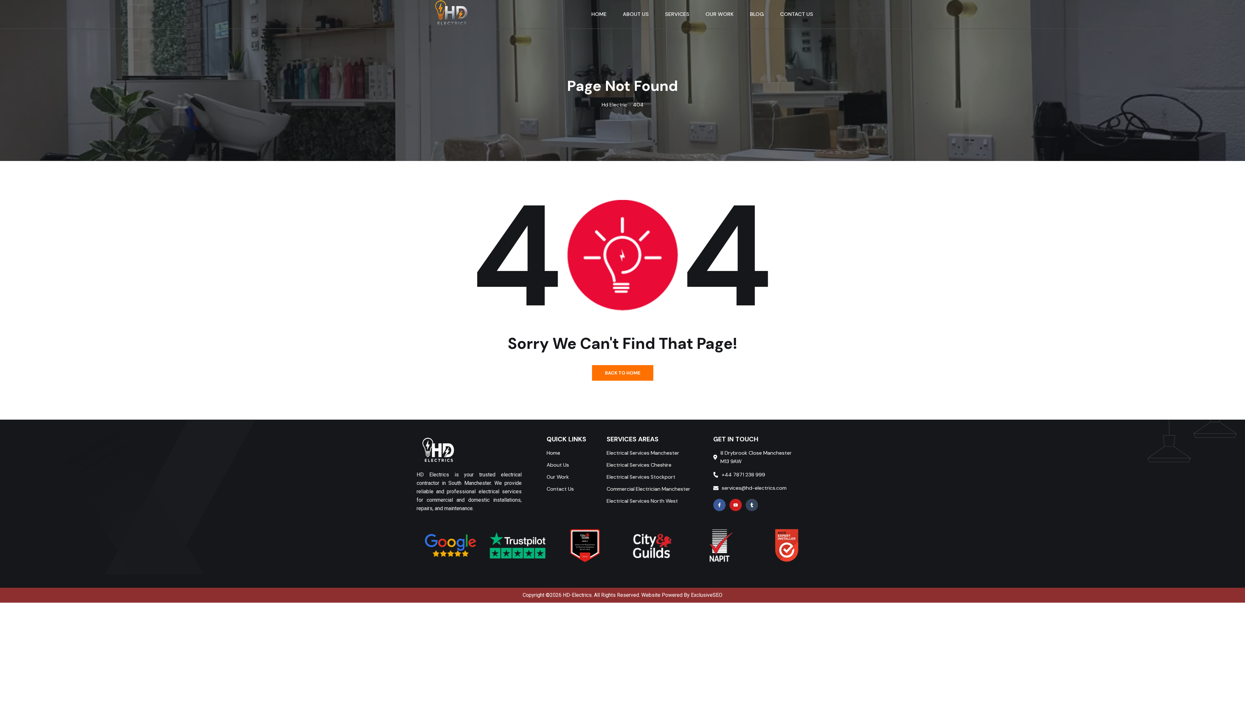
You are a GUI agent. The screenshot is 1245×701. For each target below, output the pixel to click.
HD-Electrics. (578, 595)
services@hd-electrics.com (754, 488)
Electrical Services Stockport (641, 476)
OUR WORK (720, 14)
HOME (599, 14)
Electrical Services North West (642, 501)
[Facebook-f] (719, 505)
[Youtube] (735, 505)
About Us (558, 464)
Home (553, 452)
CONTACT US (796, 14)
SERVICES (677, 14)
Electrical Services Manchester (643, 452)
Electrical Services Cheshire (639, 464)
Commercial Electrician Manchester (648, 489)
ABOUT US (636, 14)
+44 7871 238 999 (743, 474)
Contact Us (560, 489)
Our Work (558, 476)
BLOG (757, 14)
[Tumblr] (752, 505)
